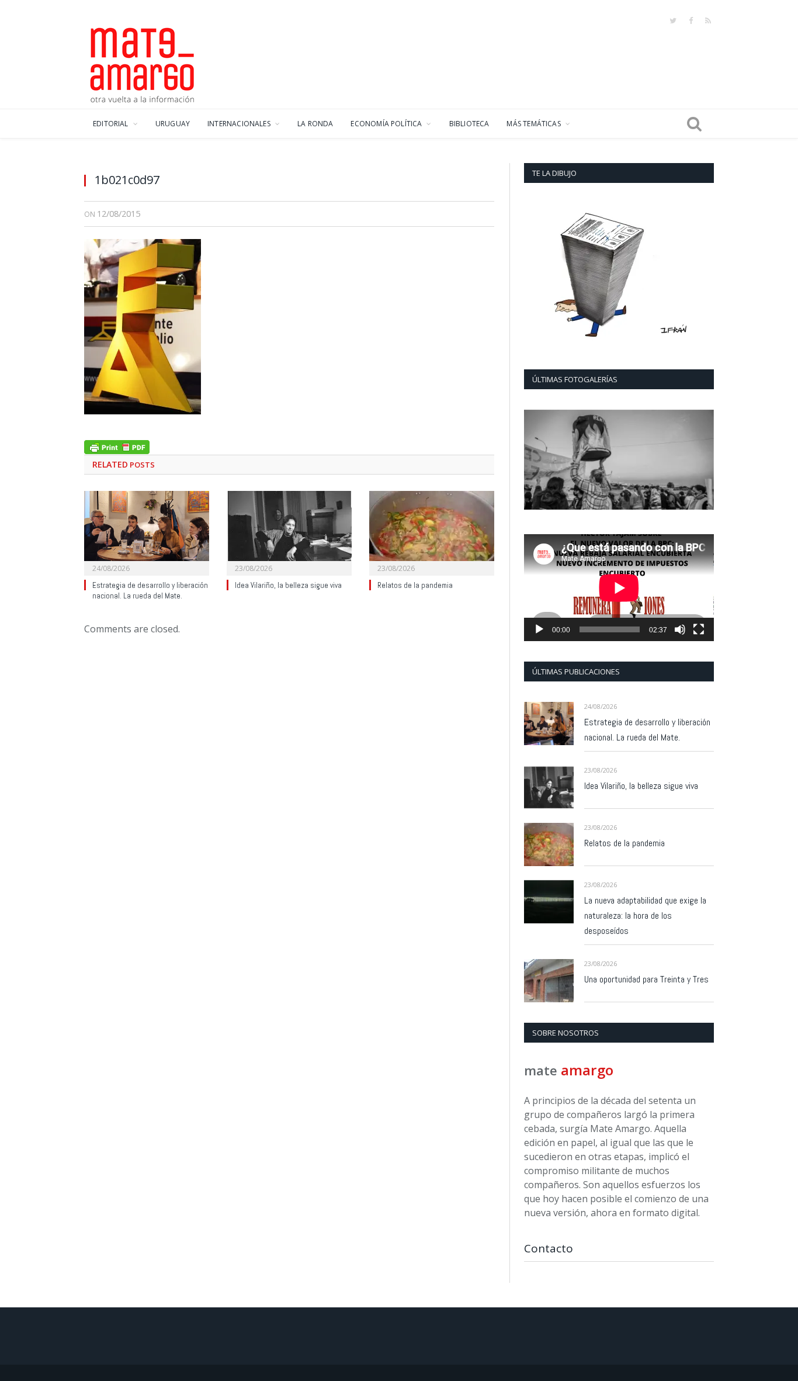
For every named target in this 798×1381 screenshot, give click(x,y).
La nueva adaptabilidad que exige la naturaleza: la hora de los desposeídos (645, 915)
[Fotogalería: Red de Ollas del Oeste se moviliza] (619, 460)
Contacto (548, 1248)
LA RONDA (315, 124)
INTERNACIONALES (238, 124)
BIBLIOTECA (469, 124)
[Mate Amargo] (142, 63)
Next (700, 461)
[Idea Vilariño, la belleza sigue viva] (289, 532)
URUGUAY (172, 124)
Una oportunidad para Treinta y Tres (646, 979)
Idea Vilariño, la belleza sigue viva (288, 585)
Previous (537, 461)
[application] (619, 587)
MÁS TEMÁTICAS (533, 124)
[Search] (694, 124)
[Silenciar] (680, 629)
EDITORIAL (111, 124)
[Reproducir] (539, 629)
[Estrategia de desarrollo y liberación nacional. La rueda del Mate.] (146, 532)
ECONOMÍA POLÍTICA (386, 124)
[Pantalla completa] (699, 629)
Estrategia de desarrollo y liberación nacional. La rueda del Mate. (150, 590)
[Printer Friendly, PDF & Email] (117, 445)
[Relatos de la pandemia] (431, 532)
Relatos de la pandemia (415, 585)
